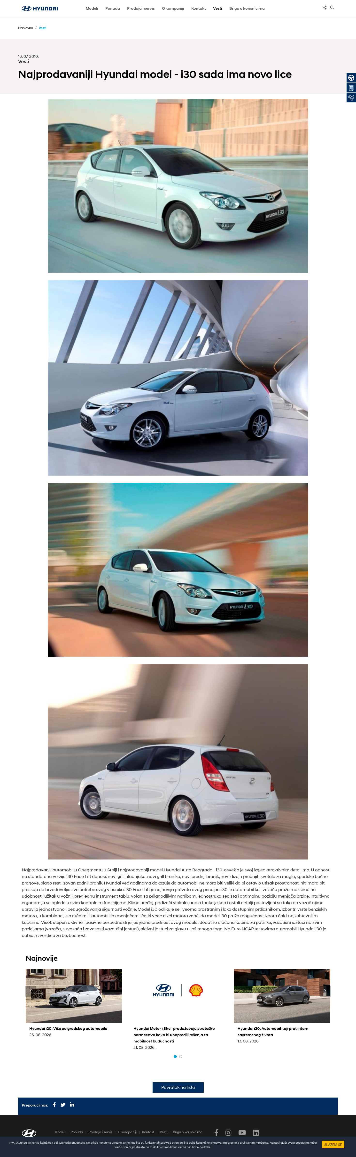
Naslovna (25, 28)
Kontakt (148, 1132)
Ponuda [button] (112, 8)
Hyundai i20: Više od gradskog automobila (68, 1028)
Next (325, 991)
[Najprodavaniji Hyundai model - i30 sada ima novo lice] (178, 186)
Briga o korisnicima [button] (247, 8)
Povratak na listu (178, 1087)
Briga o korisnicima (187, 1132)
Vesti (217, 8)
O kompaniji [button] (173, 8)
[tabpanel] (74, 1003)
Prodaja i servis (100, 1132)
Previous (30, 991)
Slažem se (333, 1144)
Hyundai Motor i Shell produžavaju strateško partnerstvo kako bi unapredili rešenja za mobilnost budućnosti (174, 1034)
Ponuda (77, 1132)
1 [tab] (175, 1056)
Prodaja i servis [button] (141, 8)
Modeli (92, 8)
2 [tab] (180, 1056)
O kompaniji (127, 1132)
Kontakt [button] (198, 8)
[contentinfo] (325, 7)
